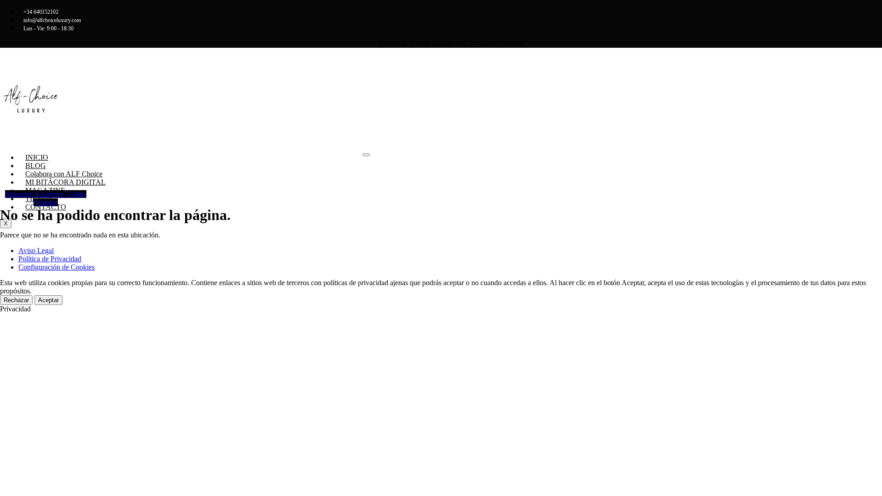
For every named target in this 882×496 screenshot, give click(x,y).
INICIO (36, 157)
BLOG (35, 165)
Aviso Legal (36, 250)
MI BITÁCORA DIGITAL (65, 182)
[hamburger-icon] (366, 154)
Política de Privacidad (49, 259)
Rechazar (16, 300)
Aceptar (48, 300)
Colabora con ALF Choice (63, 174)
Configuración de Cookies (56, 267)
